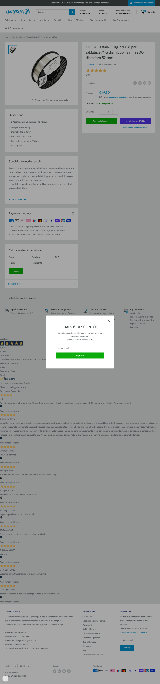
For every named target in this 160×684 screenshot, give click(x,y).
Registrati (80, 355)
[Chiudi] (109, 321)
